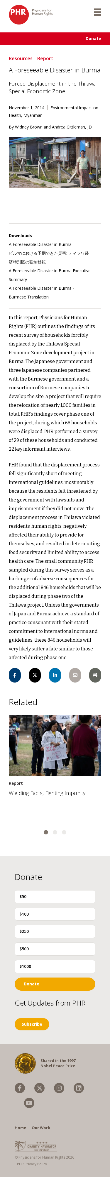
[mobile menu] (97, 12)
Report (45, 58)
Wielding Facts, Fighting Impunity (47, 792)
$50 (22, 896)
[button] (46, 832)
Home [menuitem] (20, 1127)
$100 (24, 914)
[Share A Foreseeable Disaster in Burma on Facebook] (15, 675)
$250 (24, 931)
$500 (24, 949)
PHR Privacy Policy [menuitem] (32, 1164)
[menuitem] (20, 1088)
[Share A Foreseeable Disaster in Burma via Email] (75, 675)
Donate (93, 38)
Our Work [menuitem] (41, 1127)
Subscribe (32, 1024)
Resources (21, 58)
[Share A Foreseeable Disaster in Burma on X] (35, 675)
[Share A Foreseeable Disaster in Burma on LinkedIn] (55, 675)
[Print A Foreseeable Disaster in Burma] (95, 675)
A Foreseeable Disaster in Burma (40, 244)
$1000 (25, 966)
